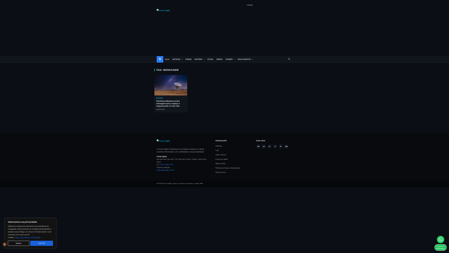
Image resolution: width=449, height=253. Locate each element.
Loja (167, 59)
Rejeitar (19, 243)
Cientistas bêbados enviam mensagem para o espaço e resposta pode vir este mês (168, 103)
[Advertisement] (249, 11)
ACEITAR (41, 243)
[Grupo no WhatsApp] (440, 239)
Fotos (210, 59)
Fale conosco (220, 172)
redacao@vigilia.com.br (165, 170)
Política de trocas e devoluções (227, 168)
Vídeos (219, 59)
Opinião (229, 59)
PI (280, 146)
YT (269, 146)
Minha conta (220, 163)
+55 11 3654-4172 (166, 165)
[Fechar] (53, 220)
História (198, 59)
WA (286, 146)
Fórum (188, 59)
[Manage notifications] (4, 244)
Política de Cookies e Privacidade (27, 237)
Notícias (176, 59)
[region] (30, 233)
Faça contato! (244, 59)
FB (258, 146)
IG (264, 146)
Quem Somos (220, 155)
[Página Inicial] (160, 59)
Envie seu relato (221, 159)
